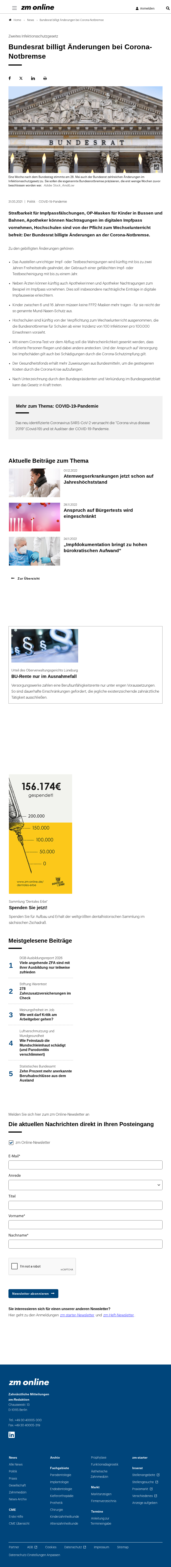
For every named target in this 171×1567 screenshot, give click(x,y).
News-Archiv (18, 1499)
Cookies (50, 1547)
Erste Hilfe (16, 1516)
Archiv (55, 1457)
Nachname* (18, 1235)
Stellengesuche (143, 1482)
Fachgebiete (59, 1468)
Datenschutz (73, 1547)
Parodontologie (60, 1475)
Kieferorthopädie (61, 1496)
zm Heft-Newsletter (118, 1315)
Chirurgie (56, 1509)
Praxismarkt (140, 1489)
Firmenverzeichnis (103, 1501)
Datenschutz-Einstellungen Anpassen (34, 1555)
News (13, 1457)
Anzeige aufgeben (144, 1502)
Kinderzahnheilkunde (64, 1516)
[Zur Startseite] (38, 7)
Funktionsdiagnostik (104, 1464)
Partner (14, 1547)
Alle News (15, 1464)
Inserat (137, 1468)
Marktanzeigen (101, 1494)
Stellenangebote (143, 1475)
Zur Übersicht (28, 578)
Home (17, 20)
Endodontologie (61, 1489)
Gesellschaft (17, 1485)
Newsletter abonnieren (30, 1293)
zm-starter (139, 1457)
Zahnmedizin (17, 1492)
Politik (13, 1471)
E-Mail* (14, 1156)
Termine (97, 1511)
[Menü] (14, 8)
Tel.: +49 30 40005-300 (25, 1420)
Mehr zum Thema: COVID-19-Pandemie (57, 406)
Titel (12, 1196)
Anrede (14, 1175)
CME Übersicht (19, 1523)
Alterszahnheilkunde (64, 1523)
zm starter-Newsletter (77, 1315)
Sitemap (122, 1547)
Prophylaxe (98, 1457)
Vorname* (16, 1216)
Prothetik (56, 1502)
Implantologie (59, 1482)
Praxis (13, 1478)
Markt (95, 1487)
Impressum (101, 1547)
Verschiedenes (142, 1496)
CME (12, 1509)
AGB (30, 1547)
